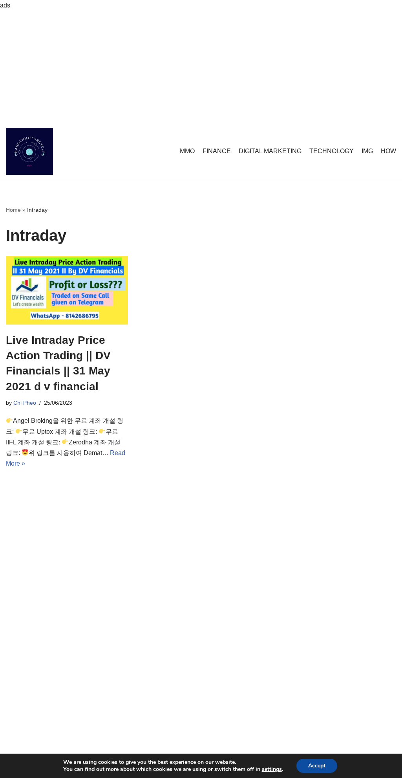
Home (13, 210)
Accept (316, 765)
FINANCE (217, 151)
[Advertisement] (201, 66)
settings (272, 769)
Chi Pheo (24, 403)
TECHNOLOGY (331, 151)
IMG (367, 151)
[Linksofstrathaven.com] (29, 151)
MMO (187, 151)
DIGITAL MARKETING (270, 151)
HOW (388, 151)
